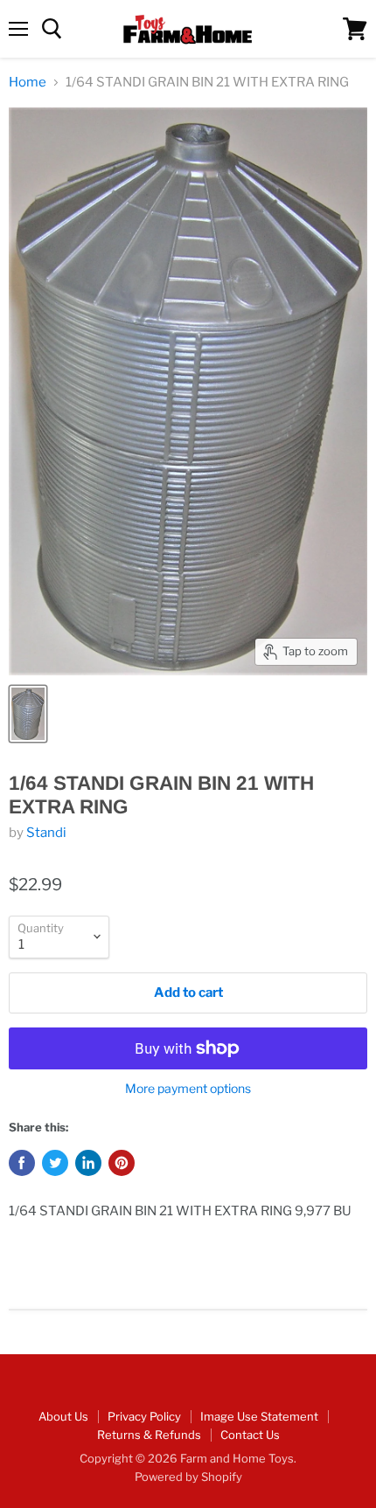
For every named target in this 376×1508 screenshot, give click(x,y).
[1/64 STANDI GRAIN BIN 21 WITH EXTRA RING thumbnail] (28, 714)
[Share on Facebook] (22, 1163)
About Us (63, 1416)
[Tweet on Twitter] (55, 1163)
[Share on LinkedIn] (88, 1163)
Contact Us (250, 1435)
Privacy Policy (144, 1416)
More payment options (188, 1089)
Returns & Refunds (149, 1435)
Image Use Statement (259, 1416)
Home (27, 82)
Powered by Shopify (188, 1477)
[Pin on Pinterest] (121, 1163)
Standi (46, 832)
